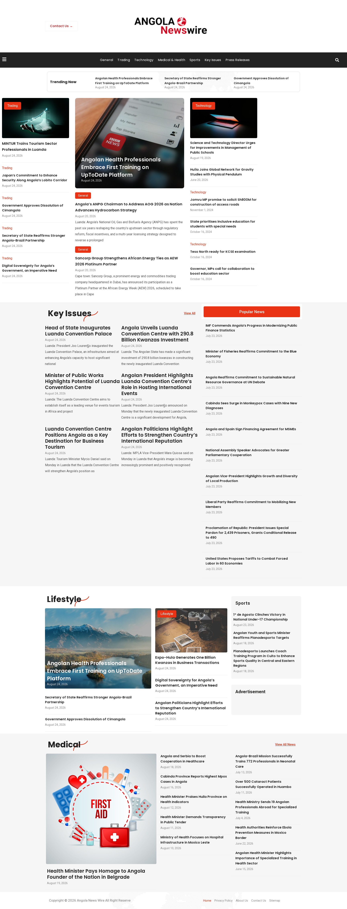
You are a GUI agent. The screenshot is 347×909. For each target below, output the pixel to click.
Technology (143, 60)
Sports (195, 60)
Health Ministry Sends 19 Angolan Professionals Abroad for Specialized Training (266, 807)
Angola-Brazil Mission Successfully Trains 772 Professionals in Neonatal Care (265, 761)
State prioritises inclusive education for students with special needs (222, 224)
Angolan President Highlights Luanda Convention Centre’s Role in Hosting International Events (157, 384)
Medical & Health (171, 60)
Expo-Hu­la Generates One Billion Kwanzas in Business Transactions (187, 660)
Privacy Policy (223, 900)
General (106, 60)
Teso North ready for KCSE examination (222, 251)
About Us (242, 900)
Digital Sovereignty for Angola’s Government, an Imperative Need (29, 268)
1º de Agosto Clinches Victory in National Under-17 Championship (260, 617)
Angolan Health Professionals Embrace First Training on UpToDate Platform (121, 167)
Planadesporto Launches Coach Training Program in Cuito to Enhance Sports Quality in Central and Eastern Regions (264, 658)
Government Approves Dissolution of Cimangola (85, 719)
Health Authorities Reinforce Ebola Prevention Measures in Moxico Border (263, 832)
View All (189, 313)
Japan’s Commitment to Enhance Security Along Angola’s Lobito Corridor (34, 177)
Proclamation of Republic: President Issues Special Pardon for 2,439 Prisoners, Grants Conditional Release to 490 (251, 533)
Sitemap (274, 900)
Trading (123, 60)
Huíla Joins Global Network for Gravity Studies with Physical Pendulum (222, 172)
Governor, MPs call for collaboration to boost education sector (222, 271)
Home (207, 900)
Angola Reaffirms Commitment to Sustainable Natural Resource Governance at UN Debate (250, 379)
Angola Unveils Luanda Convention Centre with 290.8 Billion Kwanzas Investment (157, 333)
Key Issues (213, 60)
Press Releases (238, 60)
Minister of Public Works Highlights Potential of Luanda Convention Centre (82, 381)
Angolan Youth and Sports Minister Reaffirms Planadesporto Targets (261, 635)
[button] (337, 60)
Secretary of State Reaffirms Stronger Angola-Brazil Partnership (33, 238)
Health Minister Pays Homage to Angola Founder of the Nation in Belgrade (96, 874)
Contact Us (258, 900)
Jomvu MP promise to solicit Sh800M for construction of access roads (223, 202)
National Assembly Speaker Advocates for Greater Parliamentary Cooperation (247, 452)
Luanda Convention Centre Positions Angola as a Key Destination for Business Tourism (78, 438)
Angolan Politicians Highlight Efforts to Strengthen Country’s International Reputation (159, 435)
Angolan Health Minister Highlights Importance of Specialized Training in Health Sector (266, 858)
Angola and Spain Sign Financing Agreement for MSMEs (251, 429)
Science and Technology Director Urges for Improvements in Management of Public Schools (222, 148)
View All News (285, 744)
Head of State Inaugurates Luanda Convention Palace (78, 330)
